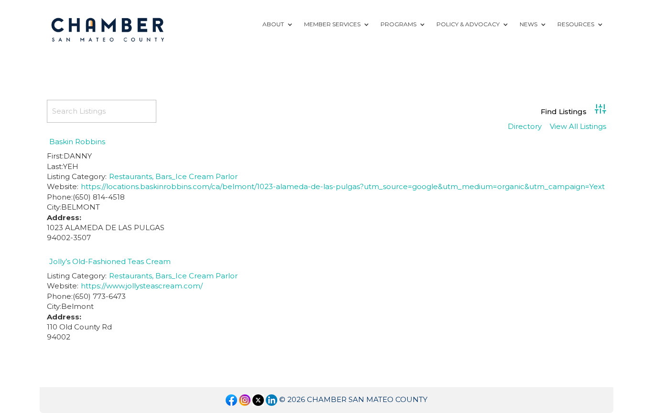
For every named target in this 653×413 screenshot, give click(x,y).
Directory (525, 127)
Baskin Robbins (77, 141)
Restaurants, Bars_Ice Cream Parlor (173, 176)
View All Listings (578, 127)
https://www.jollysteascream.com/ (142, 285)
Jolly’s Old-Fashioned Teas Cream (110, 261)
